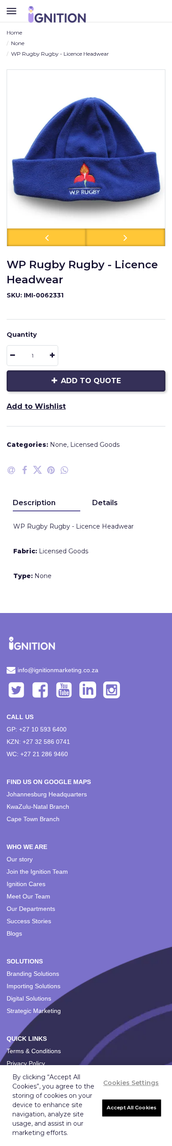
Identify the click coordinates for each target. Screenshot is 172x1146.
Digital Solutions (29, 998)
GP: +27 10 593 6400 (37, 729)
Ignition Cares (26, 883)
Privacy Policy (26, 1063)
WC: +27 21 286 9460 (37, 754)
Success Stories (29, 921)
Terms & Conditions (34, 1051)
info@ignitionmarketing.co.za (58, 670)
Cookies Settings (131, 1083)
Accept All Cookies (132, 1107)
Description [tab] (34, 503)
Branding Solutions (33, 973)
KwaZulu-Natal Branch (38, 806)
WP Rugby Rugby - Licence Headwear (60, 53)
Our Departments (31, 908)
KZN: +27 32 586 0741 (38, 741)
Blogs (14, 933)
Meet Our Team (28, 896)
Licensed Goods (95, 445)
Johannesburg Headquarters (47, 794)
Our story (20, 859)
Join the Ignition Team (37, 871)
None (17, 43)
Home (14, 32)
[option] (86, 158)
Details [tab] (105, 503)
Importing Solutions (33, 986)
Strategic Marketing (34, 1010)
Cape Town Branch (33, 818)
